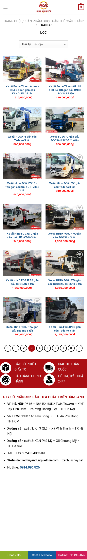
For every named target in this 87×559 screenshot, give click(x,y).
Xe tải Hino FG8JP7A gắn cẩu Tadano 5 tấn (22, 328)
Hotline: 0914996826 (71, 555)
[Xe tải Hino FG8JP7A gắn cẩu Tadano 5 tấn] (22, 310)
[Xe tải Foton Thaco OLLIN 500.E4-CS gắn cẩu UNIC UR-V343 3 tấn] (65, 69)
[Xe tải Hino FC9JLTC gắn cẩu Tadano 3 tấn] (65, 166)
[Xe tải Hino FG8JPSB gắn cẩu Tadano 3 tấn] (65, 310)
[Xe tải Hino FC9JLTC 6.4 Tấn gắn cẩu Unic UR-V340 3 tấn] (22, 166)
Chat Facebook (42, 555)
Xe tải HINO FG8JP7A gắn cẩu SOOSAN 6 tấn (22, 282)
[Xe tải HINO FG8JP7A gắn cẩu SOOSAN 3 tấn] (65, 216)
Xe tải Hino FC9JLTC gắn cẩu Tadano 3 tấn (65, 185)
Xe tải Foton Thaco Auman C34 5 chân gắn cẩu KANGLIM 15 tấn (22, 90)
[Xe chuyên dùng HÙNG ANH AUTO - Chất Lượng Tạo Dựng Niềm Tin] (43, 7)
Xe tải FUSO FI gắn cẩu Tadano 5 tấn (22, 138)
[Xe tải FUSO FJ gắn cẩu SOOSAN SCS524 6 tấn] (65, 119)
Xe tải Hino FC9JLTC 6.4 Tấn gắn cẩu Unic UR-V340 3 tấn (22, 187)
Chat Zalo (14, 555)
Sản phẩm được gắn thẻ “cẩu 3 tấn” (54, 21)
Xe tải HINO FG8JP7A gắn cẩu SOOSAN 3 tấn (64, 235)
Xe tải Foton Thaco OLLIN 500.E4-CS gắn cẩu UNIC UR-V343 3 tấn (65, 90)
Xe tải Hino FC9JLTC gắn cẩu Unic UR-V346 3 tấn (22, 235)
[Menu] (5, 7)
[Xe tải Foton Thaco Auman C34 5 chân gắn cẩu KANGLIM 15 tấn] (22, 69)
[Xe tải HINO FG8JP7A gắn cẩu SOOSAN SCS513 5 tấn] (65, 263)
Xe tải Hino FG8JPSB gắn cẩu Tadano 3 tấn (65, 328)
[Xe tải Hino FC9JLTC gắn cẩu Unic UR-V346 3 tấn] (22, 216)
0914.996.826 (30, 467)
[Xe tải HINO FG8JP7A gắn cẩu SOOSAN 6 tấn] (22, 263)
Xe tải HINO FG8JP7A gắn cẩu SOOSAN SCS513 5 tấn (65, 282)
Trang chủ (11, 21)
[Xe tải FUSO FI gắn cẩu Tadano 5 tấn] (22, 119)
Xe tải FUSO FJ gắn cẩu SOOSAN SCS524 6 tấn (64, 138)
